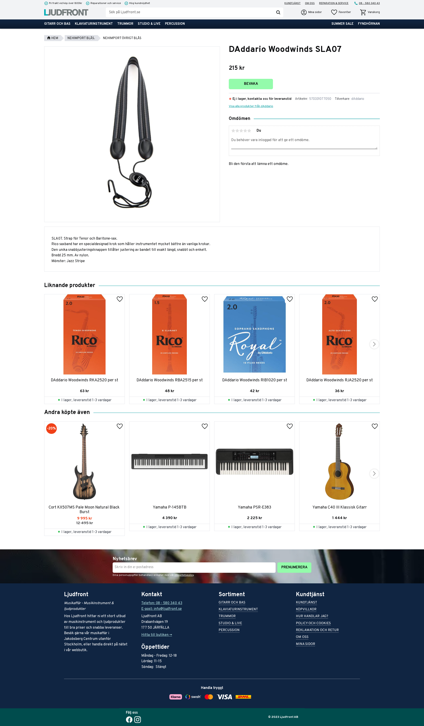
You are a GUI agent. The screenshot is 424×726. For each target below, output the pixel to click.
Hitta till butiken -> (156, 635)
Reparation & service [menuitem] (333, 3)
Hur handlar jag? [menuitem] (312, 616)
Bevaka (251, 84)
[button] (340, 12)
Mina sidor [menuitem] (305, 644)
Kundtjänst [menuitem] (292, 3)
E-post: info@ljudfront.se (161, 609)
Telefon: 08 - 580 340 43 (161, 603)
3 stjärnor (241, 131)
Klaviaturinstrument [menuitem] (94, 24)
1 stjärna (233, 131)
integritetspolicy (184, 575)
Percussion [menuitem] (175, 24)
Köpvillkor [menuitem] (306, 610)
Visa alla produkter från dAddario (251, 106)
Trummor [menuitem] (125, 24)
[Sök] (278, 12)
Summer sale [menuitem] (342, 24)
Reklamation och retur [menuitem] (317, 630)
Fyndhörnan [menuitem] (369, 24)
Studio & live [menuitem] (149, 24)
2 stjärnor (237, 131)
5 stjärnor (249, 131)
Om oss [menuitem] (310, 3)
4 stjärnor (245, 131)
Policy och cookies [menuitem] (313, 624)
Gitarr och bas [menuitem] (57, 24)
